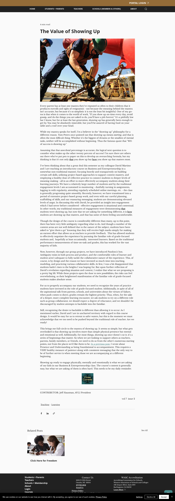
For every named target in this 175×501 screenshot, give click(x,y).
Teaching (45, 404)
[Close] (171, 497)
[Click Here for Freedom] (46, 445)
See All (144, 430)
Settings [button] (139, 497)
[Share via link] (54, 413)
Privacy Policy (101, 497)
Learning (55, 404)
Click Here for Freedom (43, 460)
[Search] (145, 9)
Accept (164, 497)
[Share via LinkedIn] (47, 413)
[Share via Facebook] (41, 413)
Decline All (151, 497)
